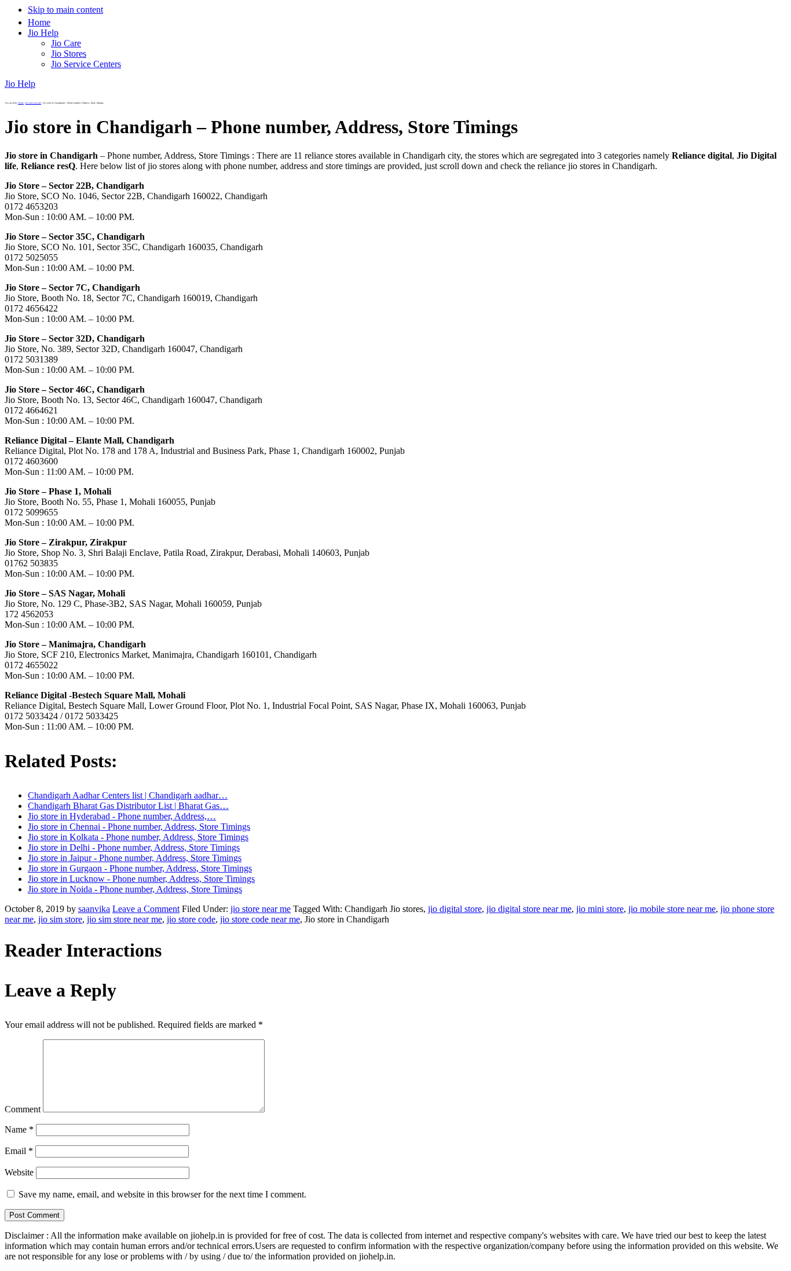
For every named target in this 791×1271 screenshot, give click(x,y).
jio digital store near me (529, 909)
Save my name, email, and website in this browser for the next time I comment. (162, 1194)
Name (19, 1129)
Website (19, 1172)
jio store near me (260, 909)
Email (19, 1151)
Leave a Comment (146, 909)
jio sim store (60, 919)
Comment (23, 1109)
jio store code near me (260, 919)
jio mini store (600, 909)
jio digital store (455, 909)
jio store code (191, 919)
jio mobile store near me (672, 909)
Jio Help (20, 84)
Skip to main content (65, 9)
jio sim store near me (124, 919)
